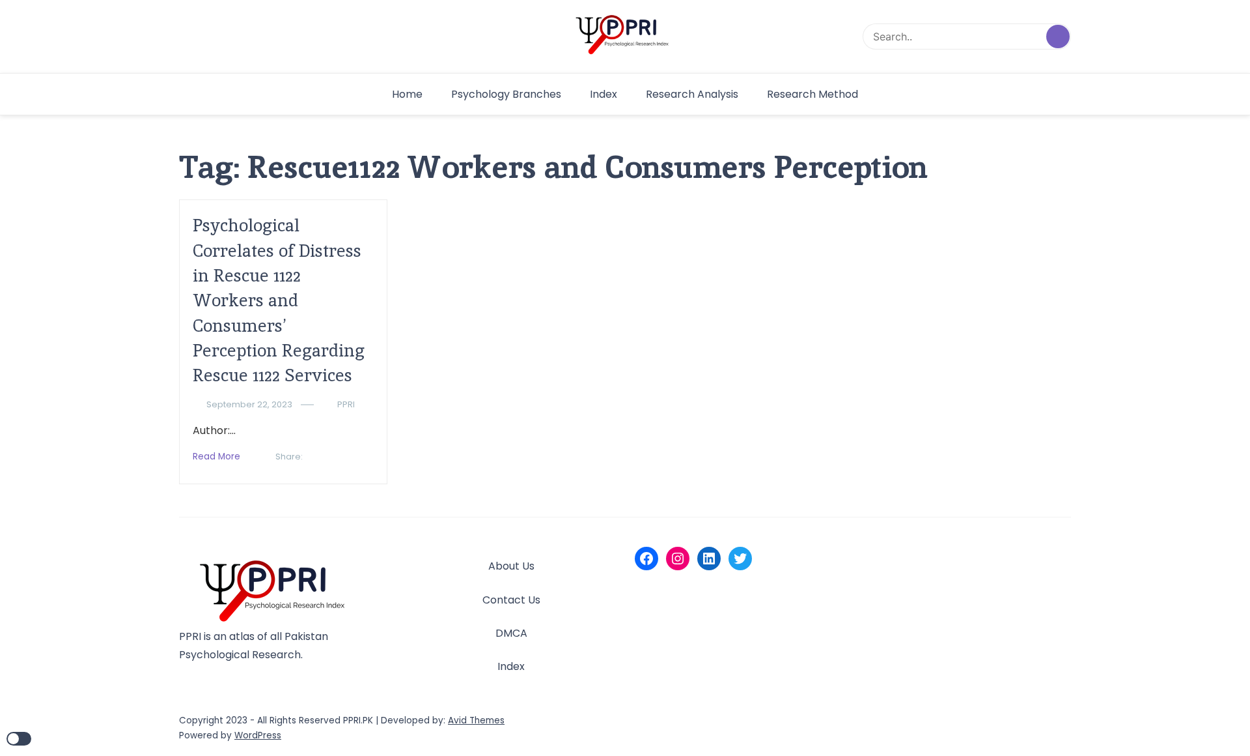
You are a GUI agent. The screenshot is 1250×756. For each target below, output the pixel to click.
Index (603, 94)
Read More (216, 456)
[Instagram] (677, 558)
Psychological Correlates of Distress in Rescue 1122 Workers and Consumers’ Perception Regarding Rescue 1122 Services (279, 300)
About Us (511, 566)
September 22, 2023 (249, 404)
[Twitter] (740, 558)
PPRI (346, 404)
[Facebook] (646, 558)
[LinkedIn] (709, 558)
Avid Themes (476, 720)
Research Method (812, 94)
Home (407, 94)
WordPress (257, 735)
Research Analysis (692, 94)
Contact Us (511, 599)
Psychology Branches (506, 94)
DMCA (511, 633)
